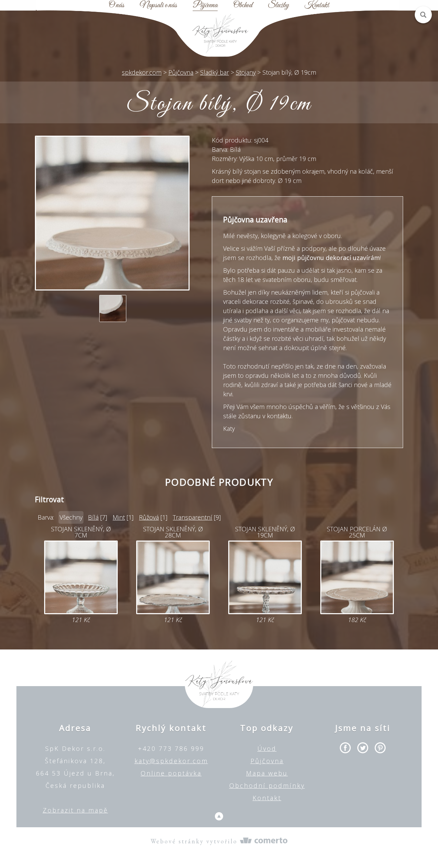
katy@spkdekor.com (171, 761)
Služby (278, 5)
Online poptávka (171, 773)
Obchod (242, 5)
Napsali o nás (158, 5)
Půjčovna (205, 5)
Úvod (266, 748)
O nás (116, 5)
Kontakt (317, 5)
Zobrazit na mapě (75, 810)
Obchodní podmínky (267, 785)
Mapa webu (267, 773)
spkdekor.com (142, 72)
